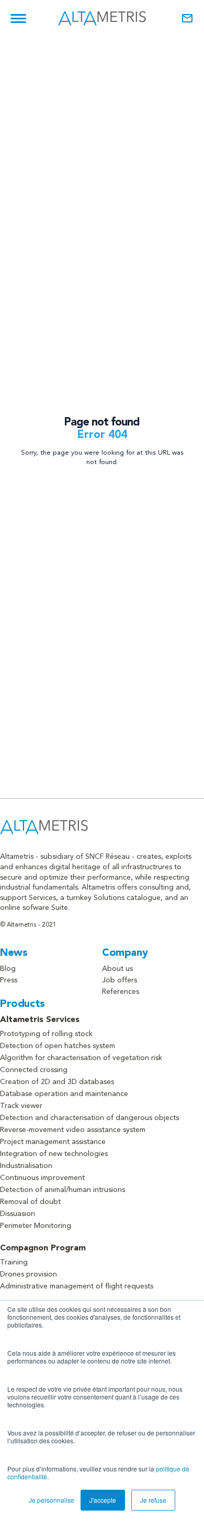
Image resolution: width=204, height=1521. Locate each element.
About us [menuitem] (117, 968)
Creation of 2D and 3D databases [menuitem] (57, 1082)
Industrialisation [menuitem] (26, 1166)
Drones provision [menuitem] (28, 1274)
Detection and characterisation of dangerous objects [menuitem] (89, 1118)
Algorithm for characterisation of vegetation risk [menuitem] (81, 1058)
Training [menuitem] (14, 1262)
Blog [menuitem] (8, 968)
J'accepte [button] (102, 1499)
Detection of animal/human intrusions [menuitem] (62, 1190)
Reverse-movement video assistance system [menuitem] (72, 1130)
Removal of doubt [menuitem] (30, 1202)
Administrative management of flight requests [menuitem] (76, 1286)
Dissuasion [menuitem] (17, 1214)
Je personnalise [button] (51, 1499)
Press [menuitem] (8, 980)
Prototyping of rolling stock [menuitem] (46, 1034)
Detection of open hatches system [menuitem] (57, 1046)
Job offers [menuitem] (119, 980)
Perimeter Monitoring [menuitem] (35, 1226)
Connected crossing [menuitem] (33, 1070)
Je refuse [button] (153, 1499)
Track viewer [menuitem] (21, 1106)
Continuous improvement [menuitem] (42, 1178)
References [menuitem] (120, 991)
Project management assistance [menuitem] (53, 1142)
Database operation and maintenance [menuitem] (64, 1094)
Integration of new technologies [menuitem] (54, 1154)
